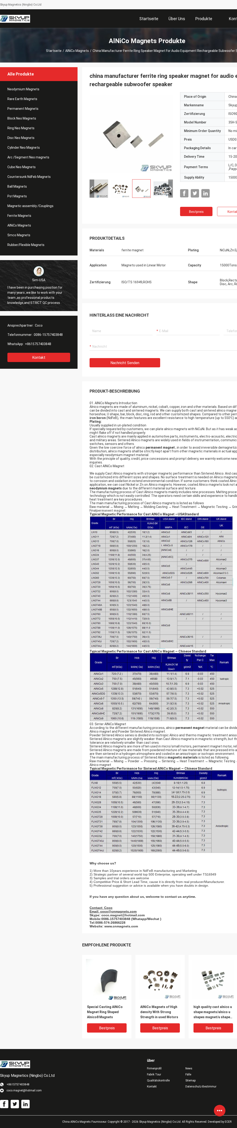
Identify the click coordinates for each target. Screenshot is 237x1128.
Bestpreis (196, 212)
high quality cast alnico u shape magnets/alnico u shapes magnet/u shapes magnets (212, 1012)
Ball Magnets (17, 186)
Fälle (188, 1074)
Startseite (54, 51)
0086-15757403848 (48, 335)
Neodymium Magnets (23, 89)
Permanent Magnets (22, 108)
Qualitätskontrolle (158, 1080)
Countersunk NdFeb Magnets (29, 177)
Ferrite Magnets (19, 215)
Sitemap (190, 1080)
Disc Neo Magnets (20, 138)
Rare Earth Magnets (22, 99)
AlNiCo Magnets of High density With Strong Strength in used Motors (159, 1012)
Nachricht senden (124, 363)
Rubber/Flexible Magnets (25, 245)
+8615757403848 (38, 344)
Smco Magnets (18, 235)
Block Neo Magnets (21, 118)
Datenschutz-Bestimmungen (200, 1086)
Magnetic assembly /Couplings (30, 206)
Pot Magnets (17, 196)
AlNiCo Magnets (77, 51)
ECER (228, 1121)
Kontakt (38, 357)
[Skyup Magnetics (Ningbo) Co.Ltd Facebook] (184, 193)
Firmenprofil (154, 1068)
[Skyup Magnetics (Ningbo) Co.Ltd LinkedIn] (205, 193)
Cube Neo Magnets (21, 167)
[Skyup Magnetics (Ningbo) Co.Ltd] (15, 18)
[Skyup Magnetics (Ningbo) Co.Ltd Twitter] (195, 193)
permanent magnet (110, 510)
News (188, 1068)
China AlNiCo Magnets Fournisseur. (85, 1121)
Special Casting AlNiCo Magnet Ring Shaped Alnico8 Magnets (105, 1012)
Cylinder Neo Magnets (23, 147)
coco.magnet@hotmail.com (123, 915)
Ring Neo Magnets (20, 128)
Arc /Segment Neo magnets (28, 157)
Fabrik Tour (154, 1074)
